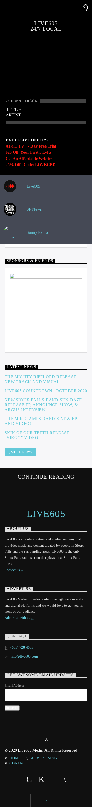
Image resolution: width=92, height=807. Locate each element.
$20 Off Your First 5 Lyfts (28, 152)
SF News (34, 209)
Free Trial (47, 146)
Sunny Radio (37, 232)
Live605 (33, 186)
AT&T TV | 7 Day (22, 146)
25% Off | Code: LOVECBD (31, 164)
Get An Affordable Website (29, 158)
